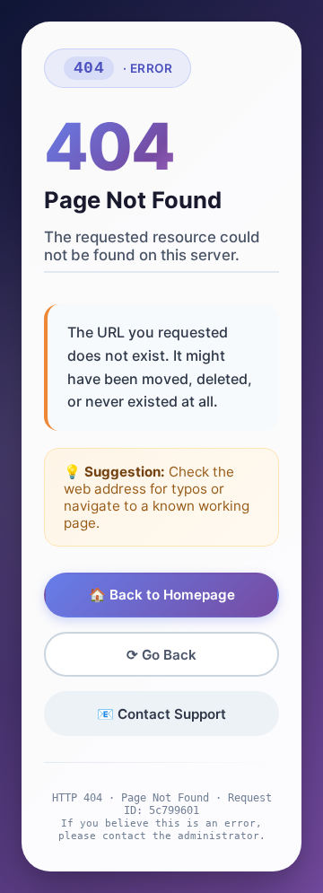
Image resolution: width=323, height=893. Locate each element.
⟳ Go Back (161, 654)
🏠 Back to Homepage (162, 594)
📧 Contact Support (161, 713)
